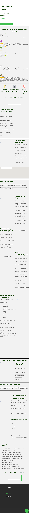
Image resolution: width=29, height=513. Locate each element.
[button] (14, 448)
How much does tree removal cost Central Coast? (11, 452)
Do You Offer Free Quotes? (7, 462)
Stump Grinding (3, 18)
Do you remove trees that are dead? (9, 450)
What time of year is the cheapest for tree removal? (12, 458)
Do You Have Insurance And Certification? (10, 464)
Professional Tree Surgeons (20, 197)
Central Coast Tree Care (6, 2)
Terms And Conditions (8, 493)
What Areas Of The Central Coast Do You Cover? (11, 454)
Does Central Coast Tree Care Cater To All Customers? (12, 456)
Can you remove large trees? (7, 460)
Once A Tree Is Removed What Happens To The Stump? (13, 448)
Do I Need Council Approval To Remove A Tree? (11, 466)
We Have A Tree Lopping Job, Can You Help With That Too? (13, 468)
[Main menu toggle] (28, 2)
